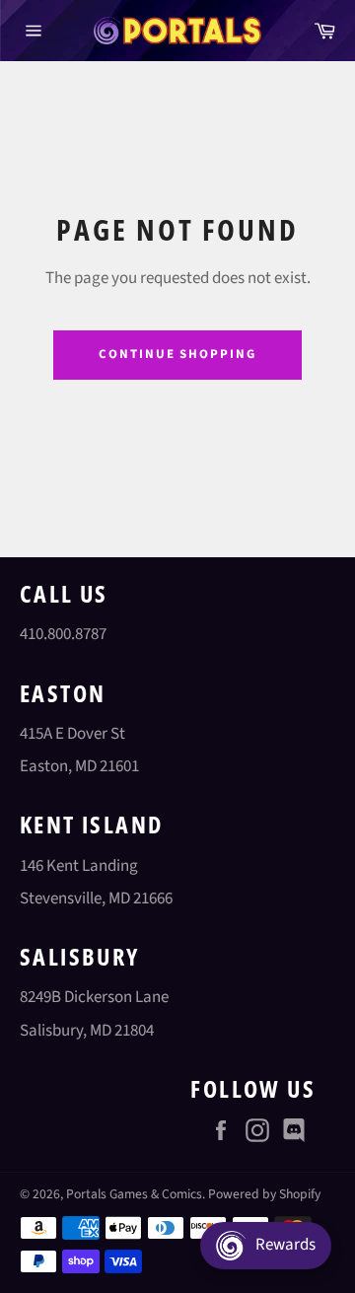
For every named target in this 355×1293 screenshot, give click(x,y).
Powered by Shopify (264, 1194)
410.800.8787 (63, 634)
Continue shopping (177, 354)
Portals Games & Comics (134, 1194)
